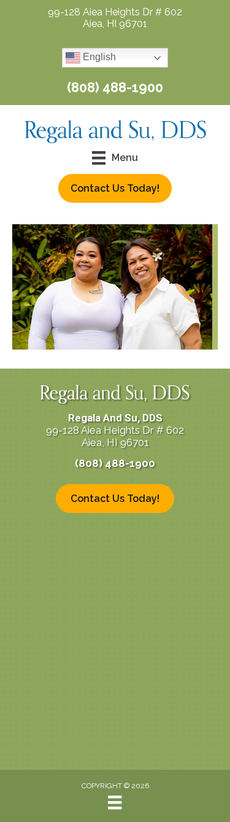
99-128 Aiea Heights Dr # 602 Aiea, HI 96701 (115, 17)
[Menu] (115, 802)
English (98, 57)
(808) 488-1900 (115, 87)
